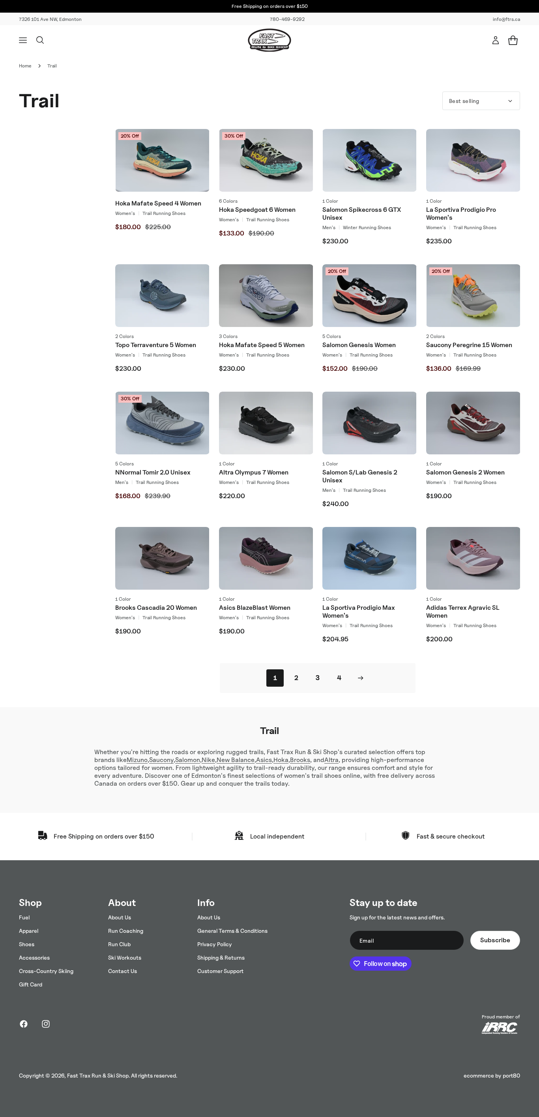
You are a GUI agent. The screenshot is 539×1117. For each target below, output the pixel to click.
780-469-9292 (287, 19)
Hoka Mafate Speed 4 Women (158, 203)
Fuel (24, 917)
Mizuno (137, 760)
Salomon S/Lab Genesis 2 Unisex (359, 476)
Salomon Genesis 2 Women (465, 472)
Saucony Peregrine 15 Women (469, 345)
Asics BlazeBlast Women (254, 607)
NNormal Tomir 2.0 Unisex (153, 472)
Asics (264, 760)
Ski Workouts (124, 957)
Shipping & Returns (221, 957)
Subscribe (495, 940)
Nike (208, 760)
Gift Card (30, 984)
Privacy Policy (214, 944)
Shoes (26, 944)
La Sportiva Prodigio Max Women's (358, 611)
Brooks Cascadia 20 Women (156, 607)
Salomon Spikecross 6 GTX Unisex (361, 213)
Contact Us (122, 971)
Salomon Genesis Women (359, 345)
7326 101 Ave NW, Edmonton (50, 19)
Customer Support (220, 971)
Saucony (161, 760)
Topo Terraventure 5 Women (155, 345)
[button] (23, 40)
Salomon (187, 760)
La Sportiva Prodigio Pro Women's (461, 213)
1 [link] (275, 678)
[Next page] (360, 678)
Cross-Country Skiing (46, 971)
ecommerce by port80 (492, 1075)
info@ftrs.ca (506, 19)
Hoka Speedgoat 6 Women (257, 209)
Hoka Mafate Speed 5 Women (262, 345)
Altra (331, 760)
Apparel (28, 930)
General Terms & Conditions (232, 930)
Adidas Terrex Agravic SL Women (463, 611)
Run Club (119, 944)
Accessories (34, 957)
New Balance (236, 760)
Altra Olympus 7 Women (253, 472)
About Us (119, 917)
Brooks (300, 760)
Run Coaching (125, 930)
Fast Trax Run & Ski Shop (98, 1075)
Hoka (280, 760)
